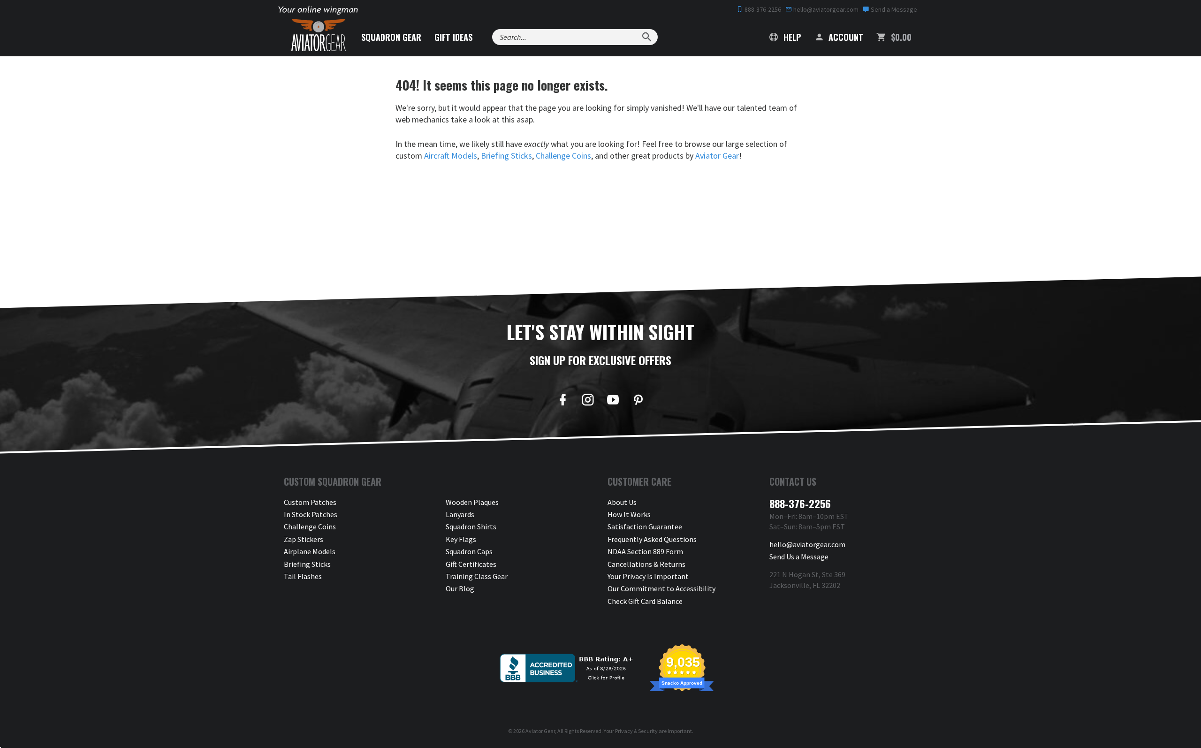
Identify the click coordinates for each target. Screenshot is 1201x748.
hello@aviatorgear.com (825, 9)
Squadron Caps (469, 551)
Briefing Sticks (506, 155)
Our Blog (460, 588)
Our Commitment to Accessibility (661, 588)
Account (844, 37)
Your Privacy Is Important (648, 576)
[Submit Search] (646, 37)
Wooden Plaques (472, 502)
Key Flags (461, 539)
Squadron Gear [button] (391, 37)
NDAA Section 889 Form (645, 551)
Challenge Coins (563, 155)
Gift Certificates (471, 564)
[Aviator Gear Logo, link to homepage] (318, 35)
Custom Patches (310, 502)
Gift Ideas (453, 37)
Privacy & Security (636, 730)
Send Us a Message (799, 556)
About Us (622, 502)
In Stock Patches (310, 514)
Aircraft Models (450, 155)
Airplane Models (309, 551)
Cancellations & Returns (646, 564)
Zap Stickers (303, 539)
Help (791, 37)
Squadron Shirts (471, 526)
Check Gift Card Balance (645, 601)
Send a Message (893, 9)
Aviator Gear (717, 155)
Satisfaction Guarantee (645, 526)
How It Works (629, 514)
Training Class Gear (477, 576)
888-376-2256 (762, 9)
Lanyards (460, 514)
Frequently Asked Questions (652, 539)
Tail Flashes (303, 576)
